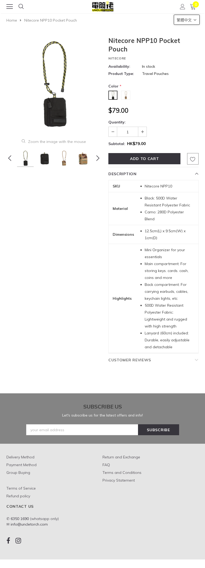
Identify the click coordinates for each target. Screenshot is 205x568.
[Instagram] (18, 541)
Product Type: (121, 73)
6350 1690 (20, 518)
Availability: (119, 66)
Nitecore (117, 58)
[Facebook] (8, 541)
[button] (186, 20)
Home (11, 20)
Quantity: (117, 122)
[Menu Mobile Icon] (9, 6)
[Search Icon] (21, 6)
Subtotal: (116, 143)
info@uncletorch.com (29, 524)
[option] (53, 83)
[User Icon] (182, 6)
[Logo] (102, 5)
